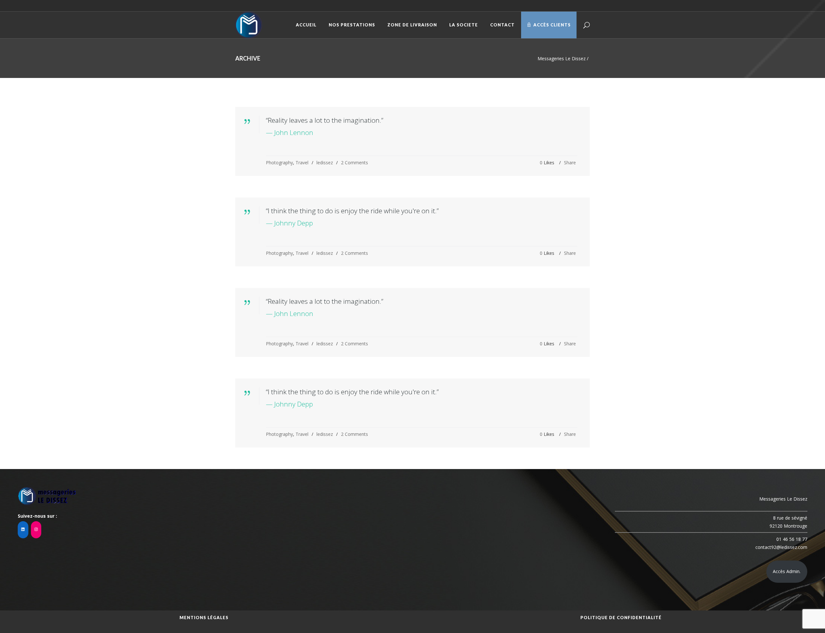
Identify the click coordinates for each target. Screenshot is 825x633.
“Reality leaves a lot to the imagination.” (324, 120)
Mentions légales (204, 617)
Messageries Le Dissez (562, 58)
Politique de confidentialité (621, 617)
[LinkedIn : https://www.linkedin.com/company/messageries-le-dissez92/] (23, 529)
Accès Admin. (787, 571)
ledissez (324, 162)
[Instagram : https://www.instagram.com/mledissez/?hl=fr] (36, 529)
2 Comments (354, 162)
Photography (279, 162)
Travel (302, 162)
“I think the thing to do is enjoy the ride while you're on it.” (352, 210)
